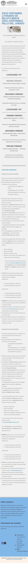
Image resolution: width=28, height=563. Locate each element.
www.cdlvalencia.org (13, 309)
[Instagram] (5, 543)
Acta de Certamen (9, 170)
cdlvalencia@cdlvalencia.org (18, 263)
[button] (26, 4)
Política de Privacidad (16, 559)
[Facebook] (2, 543)
